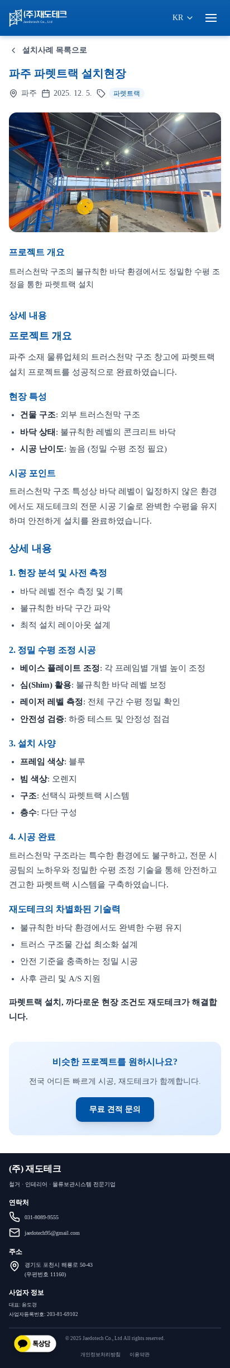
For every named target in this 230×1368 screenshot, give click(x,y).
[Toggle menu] (211, 18)
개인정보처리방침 (100, 1354)
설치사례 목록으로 (54, 50)
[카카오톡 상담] (35, 1344)
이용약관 (140, 1354)
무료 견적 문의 (115, 1109)
